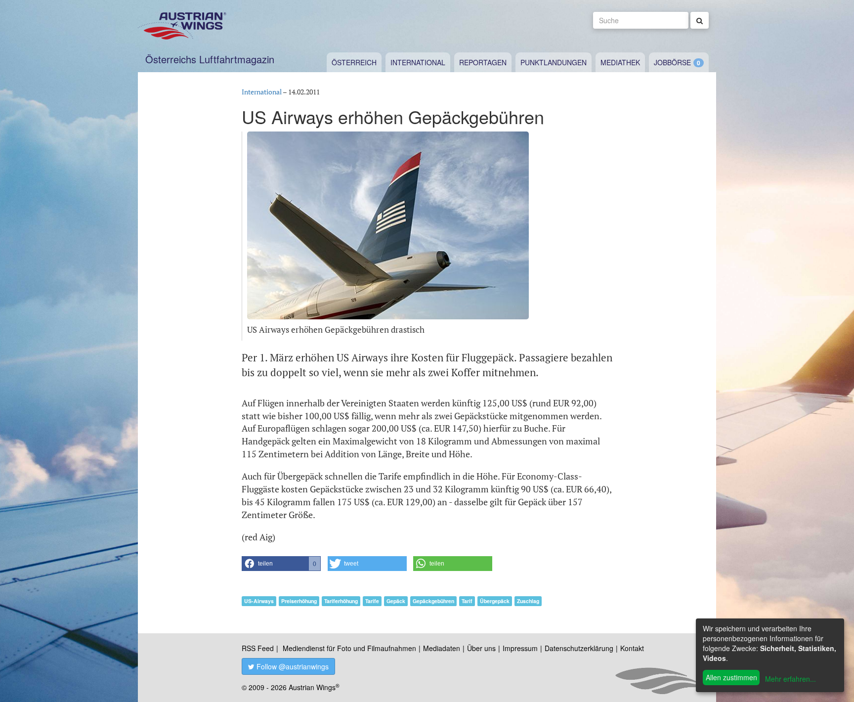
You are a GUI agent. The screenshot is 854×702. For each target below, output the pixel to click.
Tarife (372, 601)
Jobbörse (672, 62)
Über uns (481, 648)
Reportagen (483, 62)
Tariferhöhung (341, 601)
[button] (281, 563)
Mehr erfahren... (790, 679)
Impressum (520, 648)
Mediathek (620, 62)
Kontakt (632, 648)
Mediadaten (441, 648)
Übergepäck (495, 601)
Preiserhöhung (299, 601)
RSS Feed (258, 648)
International (417, 62)
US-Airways (259, 601)
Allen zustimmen (731, 677)
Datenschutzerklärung (579, 648)
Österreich (354, 62)
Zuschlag (528, 601)
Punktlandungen (553, 62)
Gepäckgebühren (433, 601)
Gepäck (395, 601)
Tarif (467, 601)
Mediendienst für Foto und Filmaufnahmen (349, 648)
